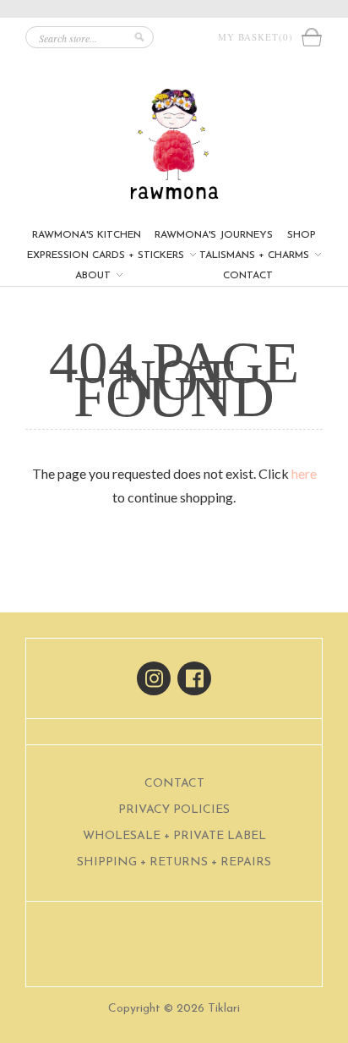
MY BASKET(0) (259, 36)
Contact (248, 276)
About (94, 276)
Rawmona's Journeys (214, 235)
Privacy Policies (174, 810)
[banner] (174, 144)
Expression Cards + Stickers (107, 255)
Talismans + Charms (256, 255)
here (304, 473)
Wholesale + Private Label (174, 836)
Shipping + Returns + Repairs (174, 862)
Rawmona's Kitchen (86, 235)
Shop (301, 235)
